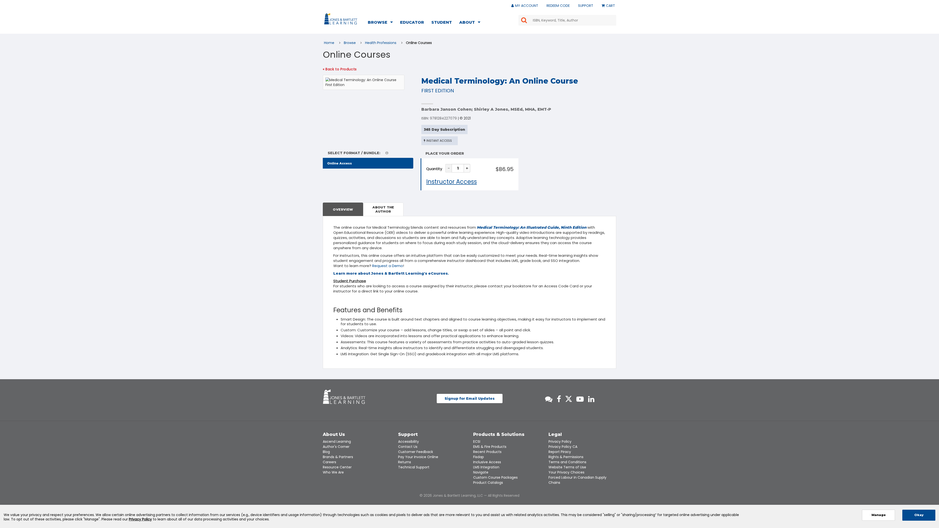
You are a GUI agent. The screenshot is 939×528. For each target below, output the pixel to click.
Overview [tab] (343, 209)
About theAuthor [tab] (383, 209)
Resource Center (337, 467)
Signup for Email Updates (470, 398)
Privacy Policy (559, 441)
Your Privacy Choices (566, 472)
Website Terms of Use (567, 467)
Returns (404, 462)
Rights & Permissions (565, 456)
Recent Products (487, 451)
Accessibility (408, 441)
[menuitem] (382, 23)
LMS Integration (486, 467)
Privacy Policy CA (562, 446)
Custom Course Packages (495, 477)
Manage (879, 515)
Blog (326, 451)
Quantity (434, 168)
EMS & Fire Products (489, 446)
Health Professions (381, 42)
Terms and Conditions (567, 462)
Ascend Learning (337, 441)
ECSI (476, 441)
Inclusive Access (487, 462)
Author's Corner (336, 446)
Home (329, 42)
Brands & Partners (338, 456)
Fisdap (478, 456)
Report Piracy (559, 451)
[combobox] (567, 20)
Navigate (480, 472)
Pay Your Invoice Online (418, 456)
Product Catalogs (488, 482)
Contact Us (407, 446)
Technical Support (413, 467)
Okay (919, 515)
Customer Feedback (415, 451)
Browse (350, 42)
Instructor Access (451, 182)
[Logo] (341, 20)
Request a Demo (387, 265)
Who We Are (333, 472)
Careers (329, 462)
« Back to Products (340, 69)
